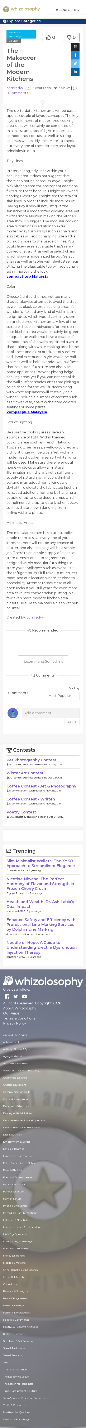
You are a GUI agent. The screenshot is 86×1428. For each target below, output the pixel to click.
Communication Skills (16, 1091)
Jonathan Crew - (17, 956)
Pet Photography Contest (31, 760)
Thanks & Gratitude (15, 1369)
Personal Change (13, 1305)
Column (14, 40)
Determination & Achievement (21, 1127)
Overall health (11, 1284)
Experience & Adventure (17, 1155)
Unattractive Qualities (16, 1412)
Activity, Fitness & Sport (17, 1049)
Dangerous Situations (16, 1106)
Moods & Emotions (14, 1262)
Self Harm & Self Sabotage (18, 1341)
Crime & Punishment (16, 1099)
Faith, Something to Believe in (21, 1163)
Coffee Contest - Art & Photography (41, 786)
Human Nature (12, 1198)
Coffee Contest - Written (30, 799)
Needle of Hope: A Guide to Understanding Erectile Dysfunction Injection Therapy (41, 947)
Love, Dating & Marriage (17, 1241)
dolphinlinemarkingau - (21, 934)
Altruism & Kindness (15, 1063)
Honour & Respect (14, 1191)
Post (72, 722)
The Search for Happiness (18, 1383)
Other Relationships (15, 1276)
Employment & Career (16, 1141)
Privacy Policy (14, 1023)
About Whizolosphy (19, 1008)
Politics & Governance (16, 1319)
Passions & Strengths (15, 1291)
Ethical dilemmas (13, 1148)
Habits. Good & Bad (14, 1184)
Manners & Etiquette (15, 1248)
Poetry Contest (21, 812)
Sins (5, 1362)
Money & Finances (14, 1255)
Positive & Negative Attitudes (20, 1326)
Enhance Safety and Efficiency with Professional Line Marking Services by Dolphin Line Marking (41, 925)
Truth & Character (14, 1405)
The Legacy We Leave (16, 1376)
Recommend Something (43, 662)
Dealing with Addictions (17, 1113)
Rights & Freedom (14, 1333)
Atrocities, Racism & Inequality (21, 1070)
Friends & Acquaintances (17, 1177)
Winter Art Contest (24, 773)
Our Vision (11, 1013)
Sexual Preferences (14, 1348)
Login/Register (66, 10)
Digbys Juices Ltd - (18, 893)
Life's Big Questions (15, 1234)
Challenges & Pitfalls (15, 1077)
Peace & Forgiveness (15, 1298)
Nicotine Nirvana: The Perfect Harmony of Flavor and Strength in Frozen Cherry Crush (40, 884)
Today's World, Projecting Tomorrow (25, 1398)
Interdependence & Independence (22, 1227)
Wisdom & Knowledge (15, 34)
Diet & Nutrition (12, 1134)
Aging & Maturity (13, 1056)
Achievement (11, 1042)
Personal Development (17, 1312)
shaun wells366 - (16, 911)
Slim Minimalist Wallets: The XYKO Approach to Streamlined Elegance (40, 863)
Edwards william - (17, 870)
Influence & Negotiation (17, 1220)
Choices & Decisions (14, 1084)
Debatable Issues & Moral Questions (24, 1120)
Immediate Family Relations (20, 1212)
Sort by (74, 688)
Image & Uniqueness (15, 1205)
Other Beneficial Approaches (20, 1269)
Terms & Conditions (19, 1018)
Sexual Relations (13, 1355)
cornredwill (16, 88)
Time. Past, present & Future (20, 1390)
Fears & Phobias (12, 1170)
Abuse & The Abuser (15, 1034)
